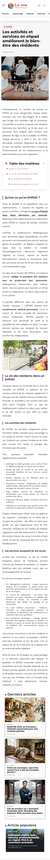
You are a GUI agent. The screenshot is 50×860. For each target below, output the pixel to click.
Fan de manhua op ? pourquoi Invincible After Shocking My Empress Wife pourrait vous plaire (25, 811)
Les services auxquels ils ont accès (25, 184)
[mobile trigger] (4, 5)
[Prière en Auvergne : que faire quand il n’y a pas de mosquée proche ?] (25, 751)
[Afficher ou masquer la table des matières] (42, 163)
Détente (10, 724)
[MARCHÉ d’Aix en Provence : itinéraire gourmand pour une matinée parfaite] (25, 710)
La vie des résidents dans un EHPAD (23, 174)
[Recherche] (39, 5)
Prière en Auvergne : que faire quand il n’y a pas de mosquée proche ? (23, 770)
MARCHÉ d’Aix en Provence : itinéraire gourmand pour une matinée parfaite (22, 729)
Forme (8, 27)
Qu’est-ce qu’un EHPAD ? (19, 169)
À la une (10, 765)
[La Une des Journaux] (17, 5)
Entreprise (13, 831)
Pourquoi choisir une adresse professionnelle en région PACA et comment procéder (23, 839)
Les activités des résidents (21, 179)
